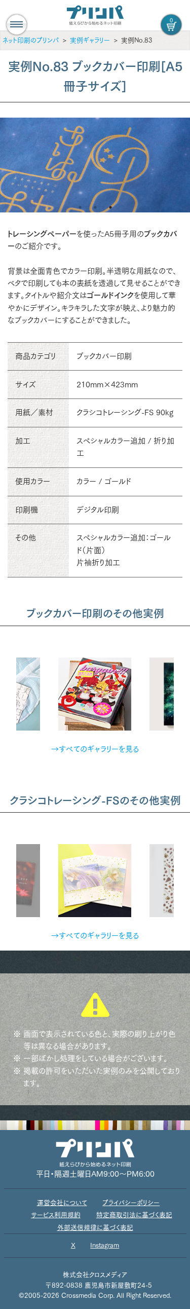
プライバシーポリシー (131, 1202)
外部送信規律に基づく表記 (95, 1227)
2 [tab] (95, 207)
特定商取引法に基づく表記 (134, 1215)
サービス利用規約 (56, 1215)
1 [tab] (80, 207)
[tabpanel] (95, 165)
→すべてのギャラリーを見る (95, 749)
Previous (9, 688)
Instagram (104, 1245)
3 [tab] (110, 207)
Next (181, 688)
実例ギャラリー (90, 40)
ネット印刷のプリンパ (31, 40)
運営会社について (62, 1202)
